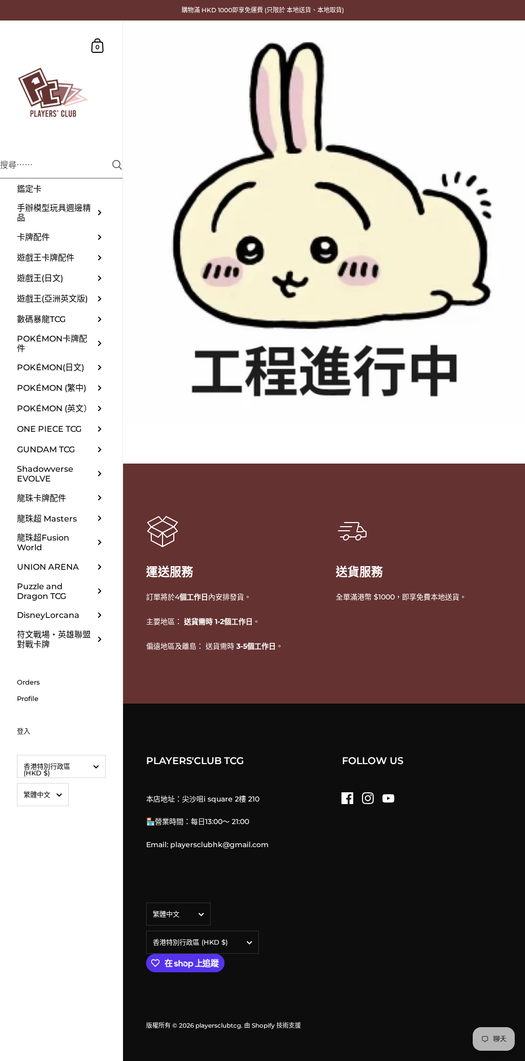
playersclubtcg (218, 1025)
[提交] (117, 164)
